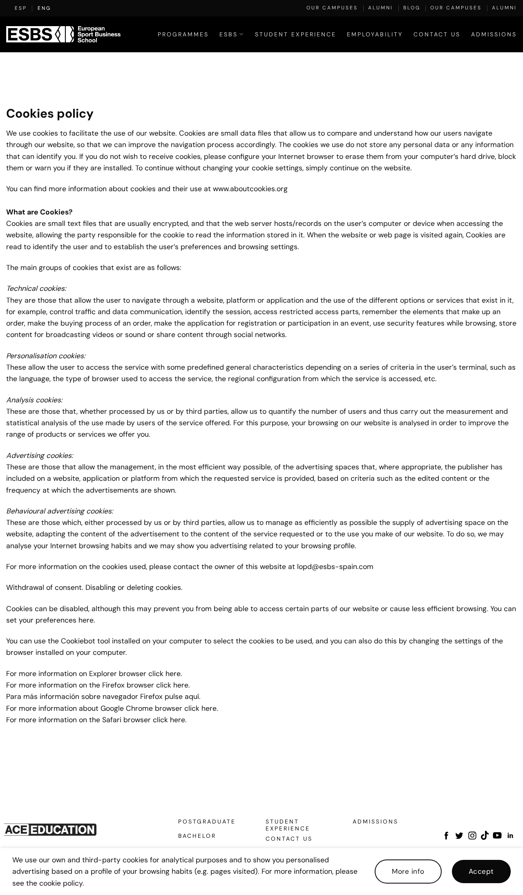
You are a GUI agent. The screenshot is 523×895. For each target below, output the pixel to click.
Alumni (380, 7)
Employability (375, 34)
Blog (411, 7)
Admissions (494, 34)
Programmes (183, 34)
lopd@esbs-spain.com (335, 566)
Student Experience (295, 34)
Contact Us (436, 34)
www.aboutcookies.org (250, 188)
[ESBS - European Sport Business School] (63, 34)
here (173, 673)
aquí (192, 696)
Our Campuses (332, 7)
